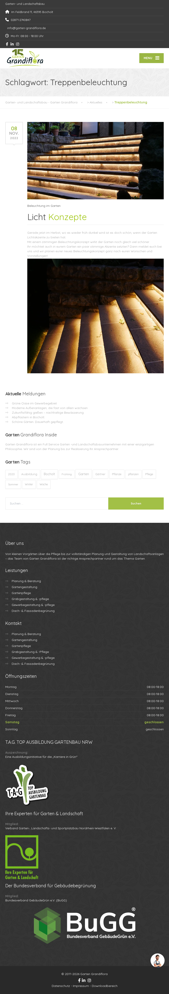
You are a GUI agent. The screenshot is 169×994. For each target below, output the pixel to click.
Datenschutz (61, 986)
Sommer (13, 484)
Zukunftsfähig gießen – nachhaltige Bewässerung (48, 413)
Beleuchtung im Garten (44, 206)
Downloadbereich (105, 986)
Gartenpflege (21, 593)
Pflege (149, 474)
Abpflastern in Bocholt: (28, 417)
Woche (44, 484)
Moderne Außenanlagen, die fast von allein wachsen (50, 408)
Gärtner (100, 474)
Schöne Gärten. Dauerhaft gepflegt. (38, 422)
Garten (83, 474)
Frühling (67, 474)
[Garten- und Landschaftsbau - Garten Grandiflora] (25, 58)
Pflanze (116, 474)
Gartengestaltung (24, 587)
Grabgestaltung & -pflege (30, 599)
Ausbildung (29, 474)
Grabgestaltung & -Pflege (30, 652)
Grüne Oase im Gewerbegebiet (34, 403)
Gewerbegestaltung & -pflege (33, 605)
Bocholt (49, 474)
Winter (29, 484)
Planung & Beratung (26, 581)
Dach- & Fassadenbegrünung (33, 611)
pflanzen (133, 474)
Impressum (81, 986)
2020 (11, 474)
